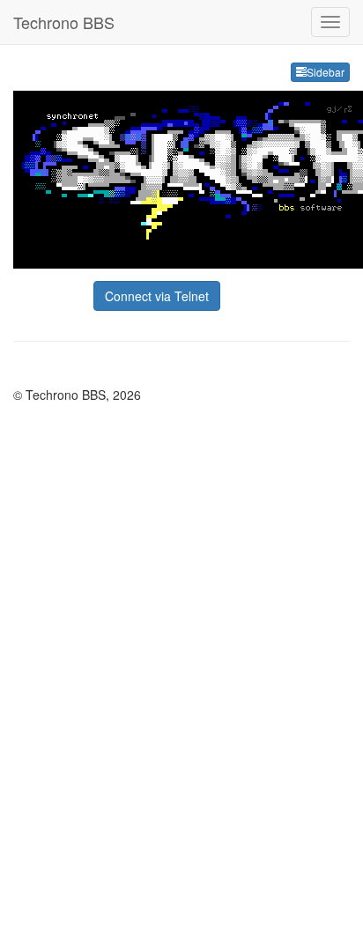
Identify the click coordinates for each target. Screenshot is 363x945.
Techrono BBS (64, 22)
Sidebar (325, 71)
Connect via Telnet (157, 296)
